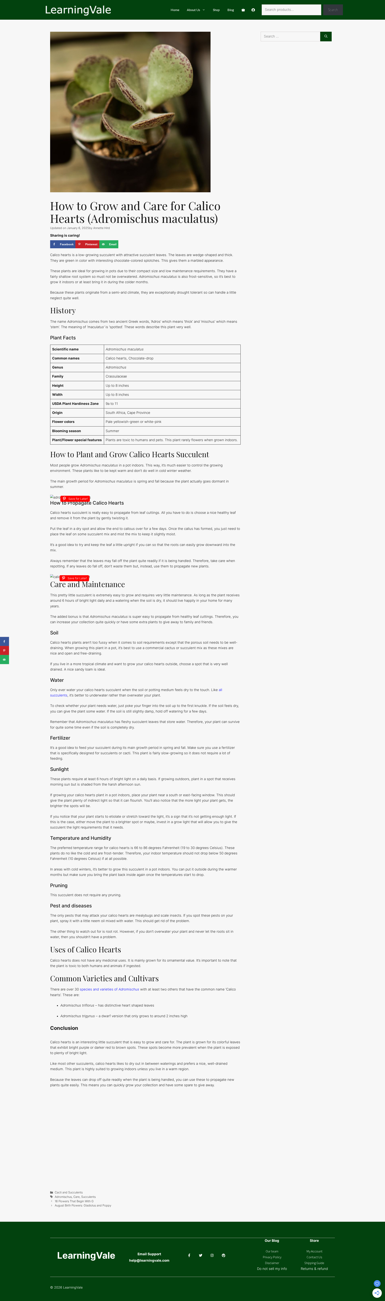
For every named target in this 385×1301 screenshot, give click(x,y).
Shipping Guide (314, 1263)
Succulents (88, 1196)
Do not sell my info (272, 1269)
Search (333, 10)
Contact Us (314, 1257)
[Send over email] (4, 659)
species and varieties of (109, 989)
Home (175, 10)
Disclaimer (272, 1263)
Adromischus (63, 1196)
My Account (314, 1251)
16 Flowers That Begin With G (74, 1201)
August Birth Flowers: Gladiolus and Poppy (83, 1205)
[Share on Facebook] (4, 641)
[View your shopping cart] (243, 10)
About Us (193, 10)
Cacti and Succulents (69, 1192)
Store (314, 1241)
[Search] (326, 36)
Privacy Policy (272, 1257)
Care (76, 1196)
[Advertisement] (302, 89)
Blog (230, 10)
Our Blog (272, 1241)
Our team (272, 1251)
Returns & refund (314, 1269)
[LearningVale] (78, 10)
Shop (216, 10)
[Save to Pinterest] (4, 650)
